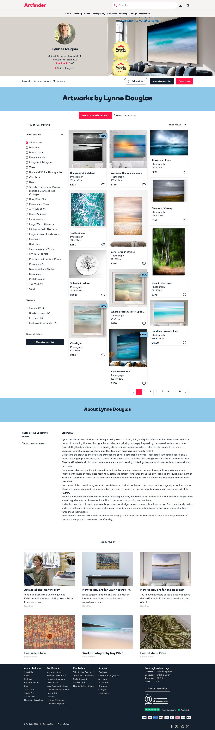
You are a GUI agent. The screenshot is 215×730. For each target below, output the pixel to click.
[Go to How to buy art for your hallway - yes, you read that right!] (107, 580)
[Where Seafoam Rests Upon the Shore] (128, 297)
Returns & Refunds (56, 700)
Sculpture (112, 13)
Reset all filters (34, 334)
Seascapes (35, 274)
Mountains (34, 239)
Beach (32, 182)
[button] (45, 134)
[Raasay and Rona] (169, 152)
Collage (133, 13)
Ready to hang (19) (39, 313)
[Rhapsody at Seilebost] (87, 158)
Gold (32, 288)
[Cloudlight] (87, 329)
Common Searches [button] (33, 700)
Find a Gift (52, 693)
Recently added (37, 157)
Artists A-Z (29, 693)
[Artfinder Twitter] (176, 726)
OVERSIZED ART (38, 254)
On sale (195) (36, 308)
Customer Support (56, 703)
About (47, 81)
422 (75, 59)
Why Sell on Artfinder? (83, 672)
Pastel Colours (37, 279)
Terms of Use (48, 724)
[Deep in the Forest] (169, 261)
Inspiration (144, 13)
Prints (87, 13)
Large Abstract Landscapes (44, 234)
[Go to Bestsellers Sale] (49, 637)
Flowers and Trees (39, 204)
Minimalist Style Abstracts (43, 229)
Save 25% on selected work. (95, 115)
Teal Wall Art (36, 284)
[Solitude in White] (87, 274)
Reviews (37, 81)
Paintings (34, 147)
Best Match (175, 124)
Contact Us (29, 696)
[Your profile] (180, 5)
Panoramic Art (37, 264)
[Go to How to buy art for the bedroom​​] (165, 580)
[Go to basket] (187, 5)
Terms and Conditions (83, 675)
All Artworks (35, 142)
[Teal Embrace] (87, 218)
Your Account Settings (57, 686)
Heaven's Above (37, 214)
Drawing (123, 13)
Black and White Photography (45, 172)
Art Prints (102, 679)
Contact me (184, 81)
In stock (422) (36, 318)
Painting (78, 13)
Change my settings (157, 688)
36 (180, 391)
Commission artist (162, 81)
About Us (28, 672)
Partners (28, 679)
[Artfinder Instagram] (182, 726)
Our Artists (29, 689)
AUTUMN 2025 (37, 209)
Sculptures (103, 682)
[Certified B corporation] (156, 699)
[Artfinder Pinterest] (187, 726)
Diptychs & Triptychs (40, 162)
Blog (26, 686)
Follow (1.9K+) (138, 81)
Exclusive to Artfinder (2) (43, 323)
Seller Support (80, 679)
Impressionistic (37, 219)
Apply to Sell (79, 682)
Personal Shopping (56, 679)
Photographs (36, 152)
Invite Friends (53, 682)
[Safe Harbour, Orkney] (128, 228)
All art (68, 13)
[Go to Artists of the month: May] (49, 580)
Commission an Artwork (58, 689)
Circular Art (35, 177)
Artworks (26, 81)
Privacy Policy (63, 724)
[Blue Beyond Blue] (128, 357)
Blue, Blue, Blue (37, 199)
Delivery (50, 696)
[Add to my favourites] (103, 184)
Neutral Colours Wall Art (42, 269)
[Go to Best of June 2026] (165, 637)
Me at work (59, 81)
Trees (32, 167)
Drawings (102, 686)
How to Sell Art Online (83, 686)
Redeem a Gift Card (56, 675)
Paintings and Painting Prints (45, 259)
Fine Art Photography (108, 675)
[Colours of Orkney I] (169, 200)
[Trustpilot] (167, 709)
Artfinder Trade (31, 682)
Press (26, 675)
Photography (98, 13)
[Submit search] (115, 5)
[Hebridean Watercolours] (169, 322)
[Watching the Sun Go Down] (128, 158)
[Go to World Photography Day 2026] (107, 637)
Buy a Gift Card (54, 672)
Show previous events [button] (34, 443)
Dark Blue (34, 244)
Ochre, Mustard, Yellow (41, 249)
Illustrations (103, 693)
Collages (102, 689)
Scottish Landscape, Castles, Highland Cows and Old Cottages (44, 191)
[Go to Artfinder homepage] (35, 5)
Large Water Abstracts (41, 224)
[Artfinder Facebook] (172, 726)
